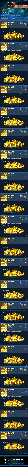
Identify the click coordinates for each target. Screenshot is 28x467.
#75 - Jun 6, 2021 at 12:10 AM (3, 323)
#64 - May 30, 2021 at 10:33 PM (3, 85)
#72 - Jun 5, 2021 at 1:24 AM (3, 258)
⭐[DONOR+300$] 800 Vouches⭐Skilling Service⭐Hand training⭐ (14, 454)
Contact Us (22, 465)
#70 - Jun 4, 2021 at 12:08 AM (3, 215)
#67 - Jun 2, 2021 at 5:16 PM (3, 150)
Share (26, 84)
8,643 (26, 43)
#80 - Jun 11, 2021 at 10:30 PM (3, 431)
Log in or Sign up (25, 0)
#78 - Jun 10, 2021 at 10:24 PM (3, 388)
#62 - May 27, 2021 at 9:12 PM (3, 42)
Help (23, 465)
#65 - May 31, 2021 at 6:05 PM (3, 107)
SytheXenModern (2, 465)
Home (24, 465)
